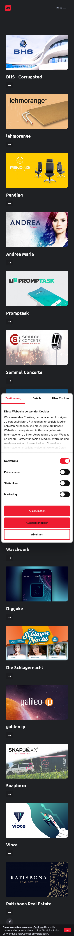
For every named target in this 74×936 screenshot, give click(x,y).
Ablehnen (37, 534)
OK (67, 930)
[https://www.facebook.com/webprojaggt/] (9, 921)
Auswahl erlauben (37, 522)
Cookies (38, 927)
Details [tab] (37, 398)
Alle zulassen (37, 510)
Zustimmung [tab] (13, 398)
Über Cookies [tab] (60, 398)
